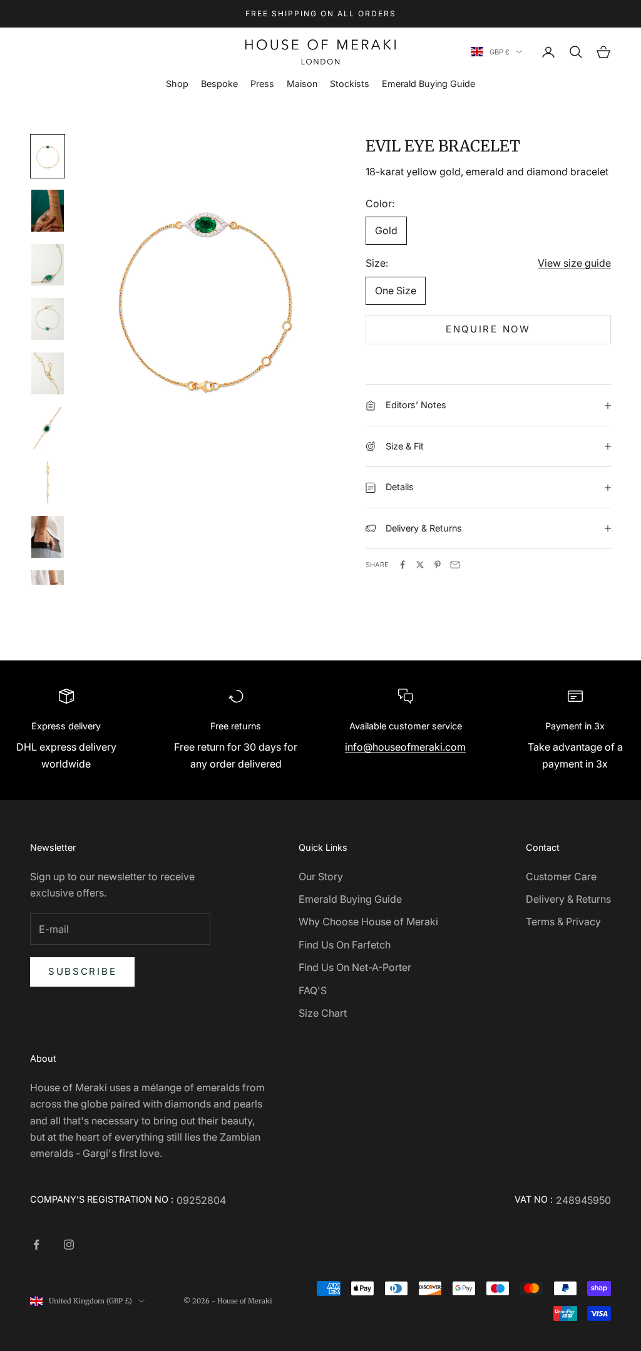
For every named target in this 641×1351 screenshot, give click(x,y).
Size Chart (323, 1013)
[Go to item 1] (47, 156)
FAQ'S (313, 990)
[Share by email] (455, 565)
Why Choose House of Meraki (368, 921)
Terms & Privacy (563, 921)
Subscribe (82, 971)
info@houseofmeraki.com (405, 747)
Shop (177, 83)
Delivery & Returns (568, 899)
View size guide (574, 263)
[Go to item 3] (47, 265)
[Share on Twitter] (420, 565)
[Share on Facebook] (402, 565)
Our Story (321, 876)
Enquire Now (488, 329)
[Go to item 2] (47, 210)
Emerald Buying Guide (428, 83)
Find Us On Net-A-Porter (355, 967)
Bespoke (219, 83)
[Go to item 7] (47, 482)
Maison (302, 83)
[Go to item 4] (47, 319)
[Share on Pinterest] (438, 565)
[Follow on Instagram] (69, 1244)
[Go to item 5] (47, 373)
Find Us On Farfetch (345, 944)
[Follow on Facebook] (36, 1244)
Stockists (349, 83)
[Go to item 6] (47, 428)
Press (262, 83)
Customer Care (561, 876)
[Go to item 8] (47, 537)
